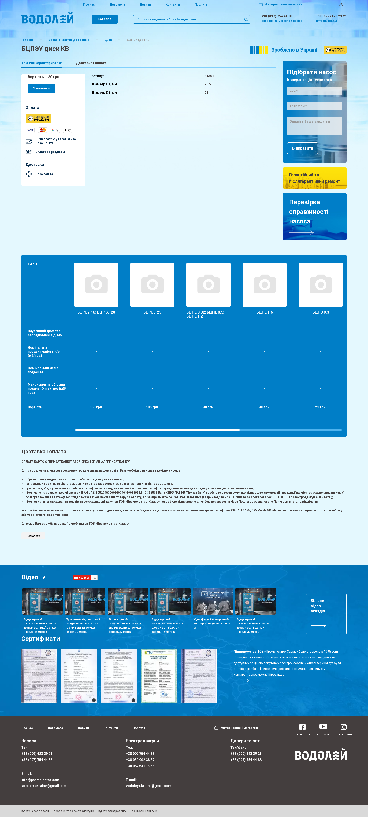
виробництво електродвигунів (74, 811)
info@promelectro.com (40, 780)
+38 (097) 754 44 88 (277, 16)
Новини (145, 4)
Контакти (173, 4)
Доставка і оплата (91, 63)
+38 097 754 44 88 (140, 754)
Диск (108, 39)
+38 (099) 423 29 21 (331, 16)
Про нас (89, 4)
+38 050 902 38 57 (140, 760)
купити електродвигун (113, 811)
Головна (27, 39)
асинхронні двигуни (144, 811)
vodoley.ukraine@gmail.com (44, 786)
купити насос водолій (35, 811)
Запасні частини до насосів (69, 39)
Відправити (302, 148)
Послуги (201, 4)
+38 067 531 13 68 (140, 766)
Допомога (117, 4)
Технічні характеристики (41, 63)
